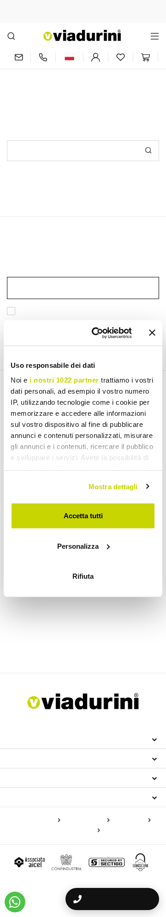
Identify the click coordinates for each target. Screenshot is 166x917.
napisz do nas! (124, 82)
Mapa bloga (132, 820)
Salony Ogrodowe (93, 629)
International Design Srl (60, 738)
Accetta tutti (83, 516)
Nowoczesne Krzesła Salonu (54, 597)
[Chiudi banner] (152, 333)
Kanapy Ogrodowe (39, 642)
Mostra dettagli (113, 486)
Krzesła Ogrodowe (130, 597)
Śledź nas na (33, 797)
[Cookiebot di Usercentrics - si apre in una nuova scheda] (97, 333)
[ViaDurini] (82, 35)
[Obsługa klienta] (43, 57)
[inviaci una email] (18, 57)
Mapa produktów (35, 820)
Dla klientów (35, 777)
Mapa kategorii (87, 820)
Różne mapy (80, 830)
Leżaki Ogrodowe (33, 629)
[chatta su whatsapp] (15, 902)
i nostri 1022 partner (64, 380)
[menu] (154, 35)
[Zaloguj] (95, 57)
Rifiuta (83, 576)
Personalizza (78, 546)
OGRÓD (22, 612)
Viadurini (26, 758)
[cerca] (11, 35)
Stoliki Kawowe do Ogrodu (113, 642)
